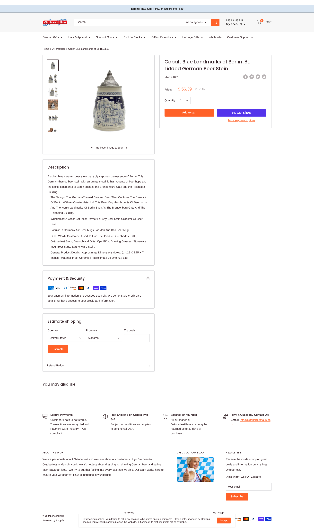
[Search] (215, 22)
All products (58, 48)
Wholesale (215, 37)
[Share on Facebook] (245, 76)
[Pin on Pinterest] (251, 76)
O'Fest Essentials (162, 37)
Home (46, 48)
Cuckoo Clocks (132, 37)
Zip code (129, 330)
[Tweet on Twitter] (258, 76)
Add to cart (189, 112)
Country (53, 330)
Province (91, 330)
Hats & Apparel (77, 37)
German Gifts (51, 37)
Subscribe (237, 496)
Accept (224, 520)
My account (234, 24)
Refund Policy (55, 365)
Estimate (57, 349)
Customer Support (238, 37)
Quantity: (170, 100)
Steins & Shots (105, 37)
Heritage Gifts (190, 37)
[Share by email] (264, 76)
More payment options (241, 120)
